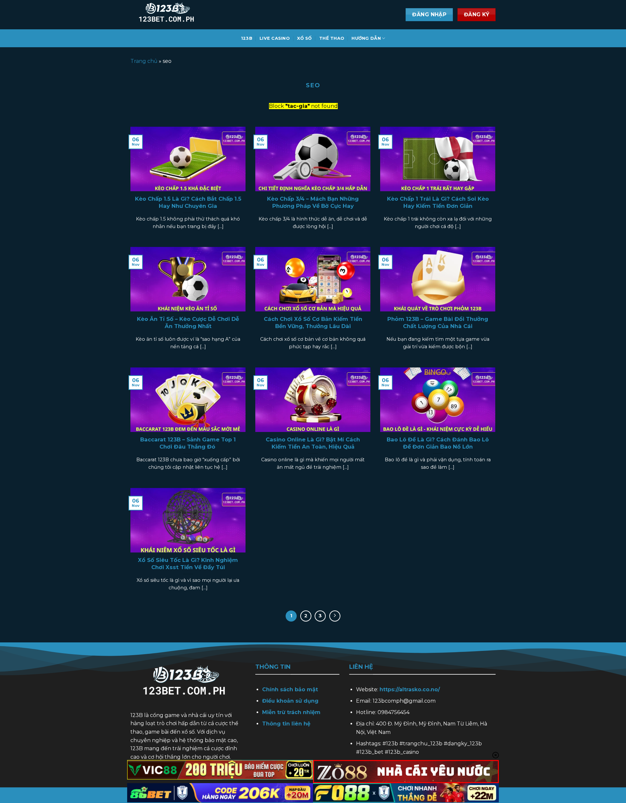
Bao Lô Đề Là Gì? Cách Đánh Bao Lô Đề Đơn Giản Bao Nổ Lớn (438, 443)
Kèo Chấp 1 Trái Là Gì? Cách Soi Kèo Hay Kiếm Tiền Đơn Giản (438, 202)
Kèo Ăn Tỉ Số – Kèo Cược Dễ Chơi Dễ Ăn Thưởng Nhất (188, 322)
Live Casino (275, 38)
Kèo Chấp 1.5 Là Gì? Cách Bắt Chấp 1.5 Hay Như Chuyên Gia (188, 202)
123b (246, 38)
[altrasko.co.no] (195, 14)
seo (313, 85)
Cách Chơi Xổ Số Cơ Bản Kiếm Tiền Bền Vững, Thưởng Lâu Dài (313, 322)
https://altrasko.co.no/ (410, 689)
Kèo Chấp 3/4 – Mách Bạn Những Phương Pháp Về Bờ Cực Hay (313, 202)
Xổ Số (304, 38)
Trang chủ (143, 61)
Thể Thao (331, 38)
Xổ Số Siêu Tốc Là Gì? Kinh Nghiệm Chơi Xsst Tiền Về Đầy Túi (188, 563)
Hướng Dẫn (365, 38)
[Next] (334, 616)
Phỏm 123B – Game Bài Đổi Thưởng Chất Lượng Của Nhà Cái (437, 322)
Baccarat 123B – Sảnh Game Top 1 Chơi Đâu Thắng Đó (188, 443)
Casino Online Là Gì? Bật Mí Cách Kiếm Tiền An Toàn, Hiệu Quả (313, 443)
